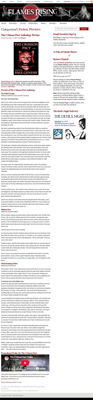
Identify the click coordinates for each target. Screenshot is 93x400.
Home (4, 1)
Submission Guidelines (33, 1)
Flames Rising (46, 12)
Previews (34, 29)
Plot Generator (48, 1)
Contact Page (63, 103)
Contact (19, 1)
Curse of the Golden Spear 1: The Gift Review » (20, 391)
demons (14, 382)
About (11, 1)
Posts (73, 1)
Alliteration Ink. (14, 379)
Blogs (3, 23)
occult (19, 382)
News (43, 23)
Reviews (52, 23)
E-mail (88, 1)
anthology (8, 382)
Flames (23, 37)
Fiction (23, 23)
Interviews (33, 23)
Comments (80, 1)
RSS (58, 1)
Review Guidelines (65, 63)
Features (12, 23)
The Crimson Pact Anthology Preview (20, 35)
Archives (63, 23)
